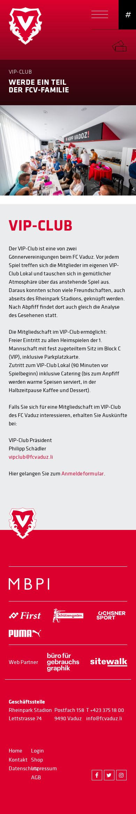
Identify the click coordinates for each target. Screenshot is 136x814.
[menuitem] (124, 44)
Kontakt (18, 760)
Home (15, 751)
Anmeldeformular (82, 474)
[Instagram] (121, 775)
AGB (36, 777)
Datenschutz (24, 768)
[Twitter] (109, 775)
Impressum (44, 768)
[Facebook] (97, 775)
